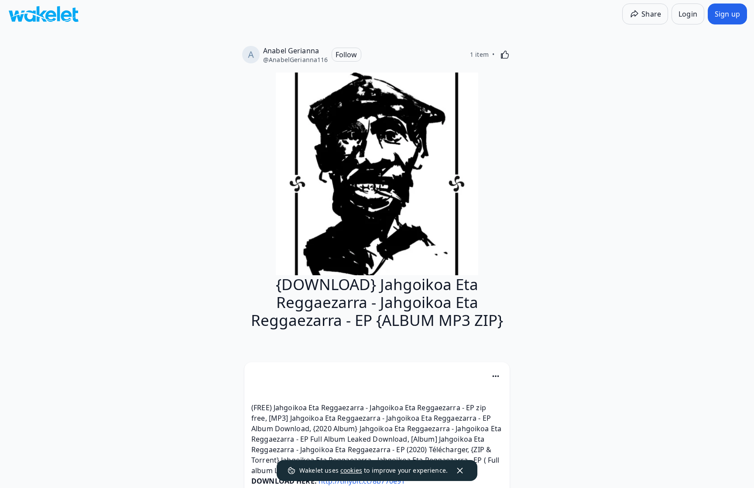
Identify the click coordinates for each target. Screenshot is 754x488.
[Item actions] (496, 376)
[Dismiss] (460, 471)
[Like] (505, 55)
